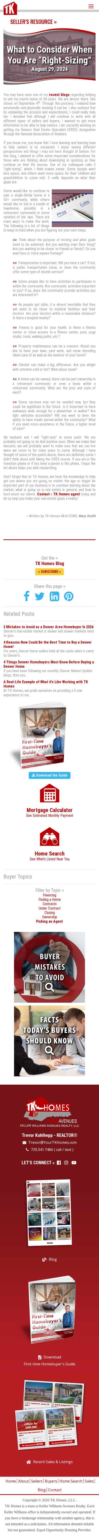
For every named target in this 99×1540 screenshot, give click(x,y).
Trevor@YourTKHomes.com (52, 1142)
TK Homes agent (66, 494)
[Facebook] (26, 596)
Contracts (50, 904)
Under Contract (50, 908)
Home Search (70, 1481)
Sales (89, 1481)
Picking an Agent (49, 921)
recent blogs (59, 94)
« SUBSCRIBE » (49, 571)
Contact (43, 494)
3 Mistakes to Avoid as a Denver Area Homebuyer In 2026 (48, 627)
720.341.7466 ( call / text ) (51, 1149)
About (23, 1481)
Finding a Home (49, 899)
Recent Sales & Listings (53, 1461)
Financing (49, 895)
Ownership (49, 917)
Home (11, 1481)
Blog (53, 1259)
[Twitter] (40, 596)
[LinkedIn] (54, 596)
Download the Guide (51, 775)
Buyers (51, 1481)
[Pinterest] (68, 596)
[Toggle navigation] (91, 6)
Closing (49, 912)
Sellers (37, 1481)
